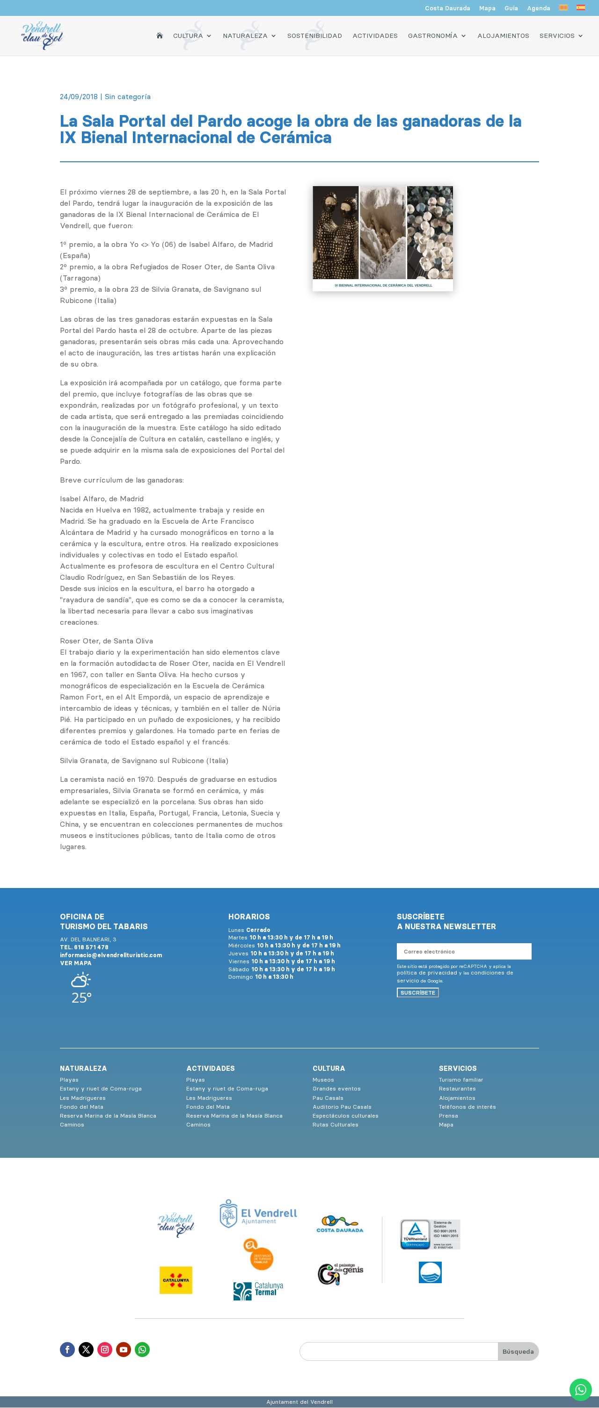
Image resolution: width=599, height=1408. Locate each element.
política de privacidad (427, 972)
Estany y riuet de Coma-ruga (101, 1088)
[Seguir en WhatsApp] (142, 1349)
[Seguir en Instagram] (104, 1349)
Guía (511, 8)
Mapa (487, 8)
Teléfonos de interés (467, 1106)
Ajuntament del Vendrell (299, 1401)
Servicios (557, 35)
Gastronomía (433, 35)
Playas (69, 1079)
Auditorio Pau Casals (342, 1106)
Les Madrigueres (83, 1097)
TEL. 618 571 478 (84, 947)
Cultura (188, 35)
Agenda (538, 8)
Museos (323, 1079)
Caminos (72, 1124)
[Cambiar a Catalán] (563, 10)
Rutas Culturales (335, 1124)
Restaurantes (457, 1088)
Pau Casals (328, 1097)
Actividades (375, 35)
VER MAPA (76, 963)
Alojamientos (503, 35)
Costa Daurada (447, 8)
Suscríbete (418, 992)
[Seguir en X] (86, 1349)
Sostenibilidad (314, 35)
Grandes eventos (337, 1088)
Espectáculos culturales (346, 1115)
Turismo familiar (461, 1079)
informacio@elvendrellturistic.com (111, 955)
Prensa (448, 1115)
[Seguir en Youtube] (123, 1349)
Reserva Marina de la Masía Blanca (108, 1115)
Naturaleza (245, 35)
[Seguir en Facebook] (67, 1349)
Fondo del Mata (81, 1106)
